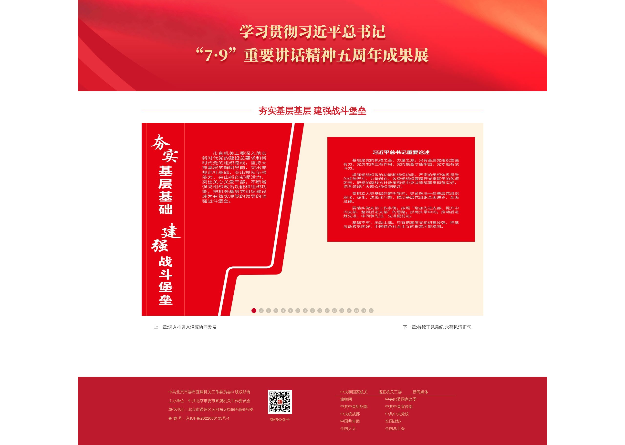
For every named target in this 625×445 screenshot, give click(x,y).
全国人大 (348, 428)
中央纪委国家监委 (401, 399)
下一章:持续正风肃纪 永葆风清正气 (437, 327)
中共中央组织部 (354, 406)
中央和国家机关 (354, 391)
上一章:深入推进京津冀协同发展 (185, 327)
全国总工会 (395, 428)
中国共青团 (350, 421)
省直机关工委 (390, 391)
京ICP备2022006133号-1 (208, 418)
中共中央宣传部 (399, 406)
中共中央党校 (397, 413)
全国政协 (393, 421)
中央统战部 (350, 413)
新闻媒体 (420, 391)
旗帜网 (346, 399)
